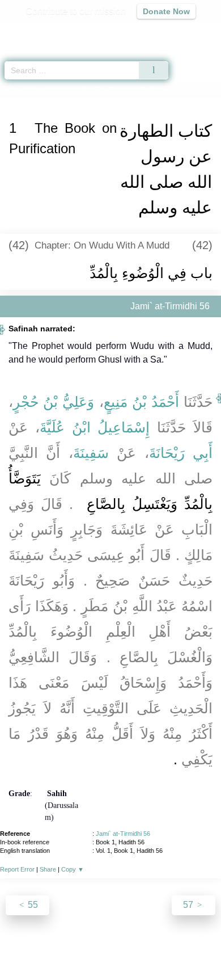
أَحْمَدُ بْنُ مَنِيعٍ (141, 402)
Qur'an (53, 31)
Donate (205, 939)
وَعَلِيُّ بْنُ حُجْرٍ (53, 402)
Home (13, 90)
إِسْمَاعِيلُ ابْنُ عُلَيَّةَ (95, 427)
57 (189, 905)
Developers (123, 939)
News (42, 939)
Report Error (17, 869)
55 (32, 905)
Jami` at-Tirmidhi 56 (123, 833)
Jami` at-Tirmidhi (59, 90)
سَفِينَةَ (91, 453)
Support (77, 939)
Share (48, 869)
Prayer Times (142, 31)
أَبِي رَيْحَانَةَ (180, 453)
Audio (187, 31)
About (12, 939)
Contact (168, 939)
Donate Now (166, 11)
